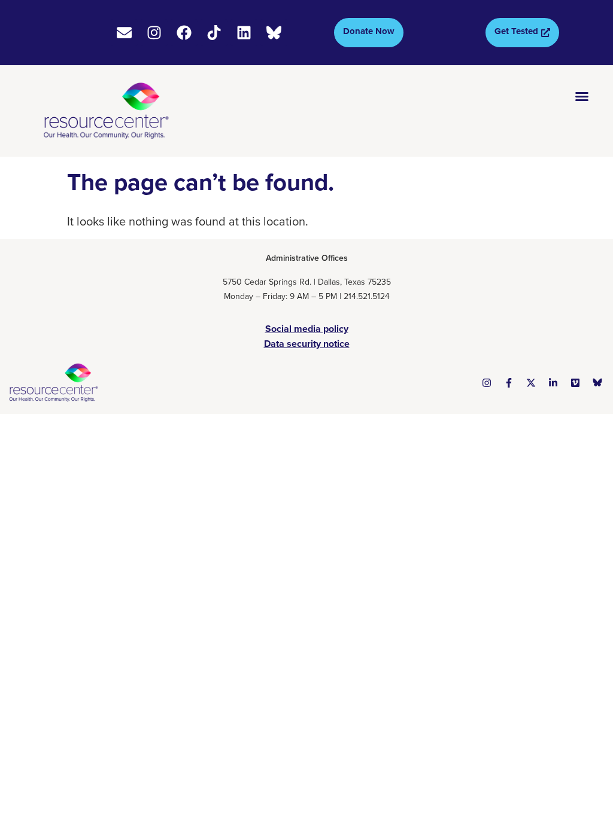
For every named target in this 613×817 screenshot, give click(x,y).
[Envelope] (124, 32)
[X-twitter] (531, 382)
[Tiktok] (214, 32)
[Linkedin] (243, 32)
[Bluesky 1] (597, 382)
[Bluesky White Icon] (273, 32)
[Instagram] (154, 32)
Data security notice (307, 343)
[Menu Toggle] (582, 96)
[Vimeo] (575, 382)
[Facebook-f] (508, 382)
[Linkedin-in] (553, 382)
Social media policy (306, 329)
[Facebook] (184, 32)
